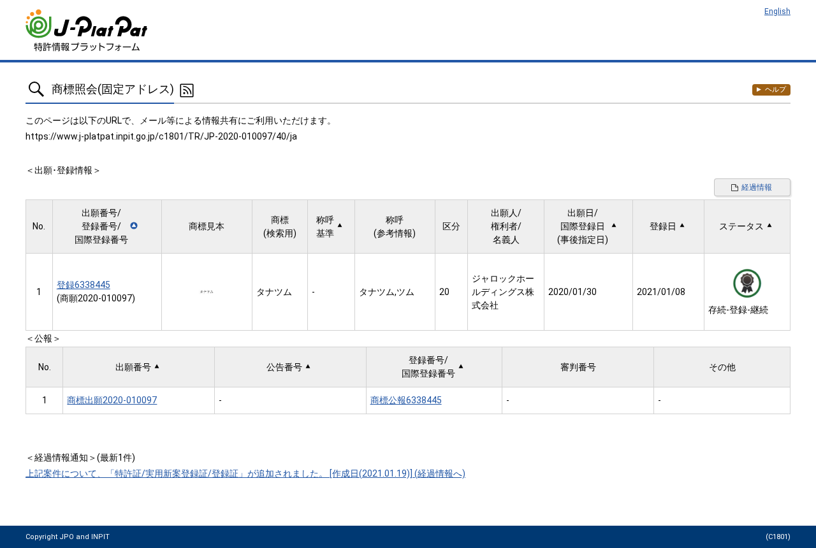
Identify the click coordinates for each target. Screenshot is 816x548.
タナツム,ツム (386, 292)
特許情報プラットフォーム (88, 30)
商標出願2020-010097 (112, 400)
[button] (107, 226)
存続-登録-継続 (738, 310)
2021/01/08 (661, 292)
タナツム (274, 292)
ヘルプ (775, 89)
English (777, 11)
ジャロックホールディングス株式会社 (503, 291)
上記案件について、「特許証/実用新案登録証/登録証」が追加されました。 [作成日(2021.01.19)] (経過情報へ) (245, 473)
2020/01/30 (572, 292)
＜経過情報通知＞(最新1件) (80, 457)
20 (444, 292)
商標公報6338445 (406, 400)
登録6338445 (83, 285)
